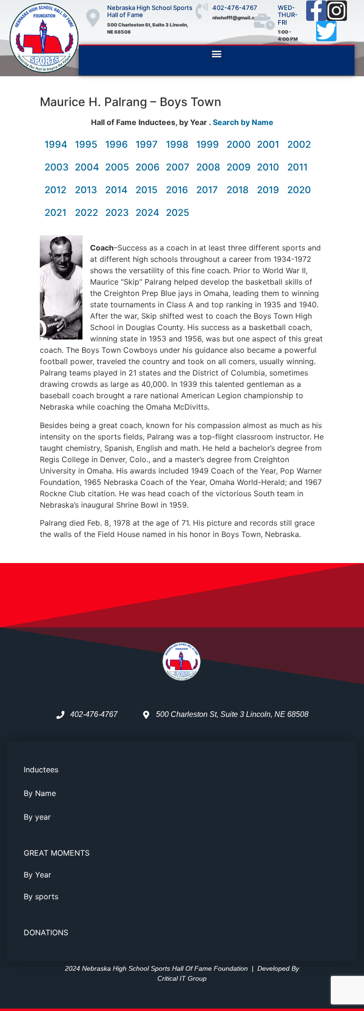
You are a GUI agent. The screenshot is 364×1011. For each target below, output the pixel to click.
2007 (178, 167)
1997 (147, 144)
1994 (56, 144)
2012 (55, 190)
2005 (117, 167)
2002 (299, 144)
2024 (147, 212)
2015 (146, 190)
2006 (148, 167)
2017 (207, 190)
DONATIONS (46, 932)
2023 (117, 212)
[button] (216, 53)
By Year (37, 874)
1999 (207, 144)
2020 (299, 190)
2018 (238, 190)
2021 (55, 212)
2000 (239, 144)
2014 (116, 190)
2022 (86, 212)
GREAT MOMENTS (57, 853)
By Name (40, 793)
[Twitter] (326, 31)
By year (37, 817)
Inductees (41, 769)
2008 (208, 167)
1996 (116, 144)
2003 (57, 167)
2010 (268, 167)
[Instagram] (337, 10)
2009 (239, 167)
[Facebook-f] (316, 10)
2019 (268, 190)
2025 (177, 212)
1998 (177, 144)
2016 (177, 190)
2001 (268, 144)
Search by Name (243, 122)
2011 (297, 167)
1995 (86, 144)
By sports (41, 896)
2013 (86, 190)
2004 (87, 167)
